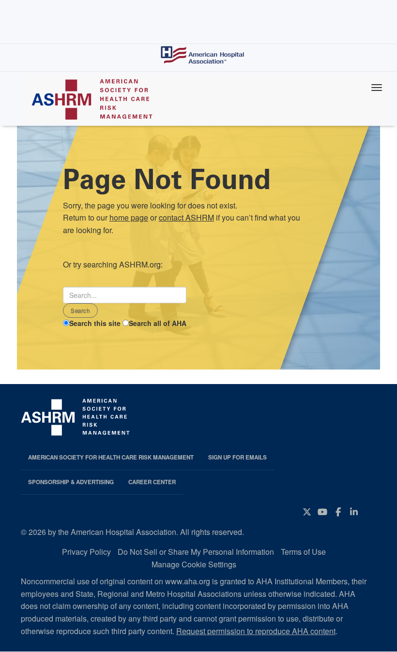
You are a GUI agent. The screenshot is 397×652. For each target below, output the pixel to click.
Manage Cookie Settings (194, 564)
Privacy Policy (86, 551)
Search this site (95, 323)
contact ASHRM (186, 217)
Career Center (152, 482)
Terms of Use (303, 551)
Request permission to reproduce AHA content (256, 631)
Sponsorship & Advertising (71, 482)
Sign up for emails (237, 457)
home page (128, 217)
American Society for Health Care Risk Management (111, 457)
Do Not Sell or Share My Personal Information (196, 551)
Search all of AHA (157, 323)
